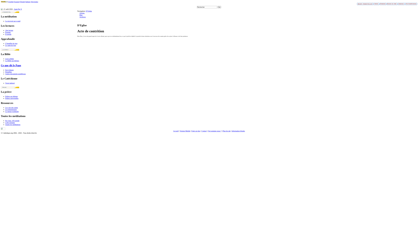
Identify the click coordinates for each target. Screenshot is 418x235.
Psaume (8, 32)
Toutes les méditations (12, 125)
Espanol (17, 2)
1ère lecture (9, 30)
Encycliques (9, 70)
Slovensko (34, 2)
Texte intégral (10, 83)
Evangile (8, 34)
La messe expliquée (12, 111)
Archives (82, 17)
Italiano (27, 2)
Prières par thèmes (11, 96)
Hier (81, 15)
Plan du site (227, 131)
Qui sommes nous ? (214, 131)
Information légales (238, 131)
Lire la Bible (9, 59)
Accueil (176, 131)
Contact (204, 131)
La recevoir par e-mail (12, 21)
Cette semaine (10, 123)
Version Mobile (185, 131)
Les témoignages (11, 110)
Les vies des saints (11, 108)
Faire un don (195, 131)
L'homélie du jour (11, 43)
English (11, 2)
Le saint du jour (10, 45)
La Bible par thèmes (12, 61)
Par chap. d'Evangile (12, 121)
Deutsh (22, 2)
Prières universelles (11, 98)
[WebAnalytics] (3, 129)
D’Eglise (89, 11)
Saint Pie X (18, 9)
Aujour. (82, 13)
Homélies (8, 72)
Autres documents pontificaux (15, 74)
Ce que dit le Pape (11, 65)
